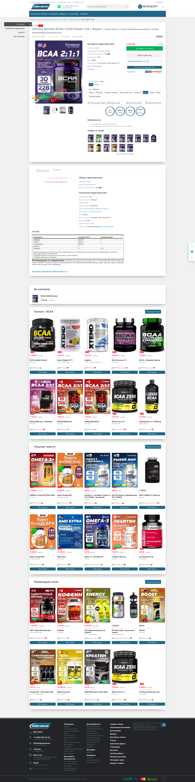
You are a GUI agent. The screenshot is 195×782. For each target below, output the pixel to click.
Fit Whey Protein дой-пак (149, 692)
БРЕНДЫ (84, 14)
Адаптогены (60, 554)
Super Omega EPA (64, 495)
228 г (91, 84)
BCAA (34, 26)
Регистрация (151, 7)
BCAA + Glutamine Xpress (149, 360)
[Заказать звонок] (192, 258)
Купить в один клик (144, 55)
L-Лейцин (36, 240)
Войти (144, 7)
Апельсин (137, 92)
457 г (97, 84)
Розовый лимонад (111, 92)
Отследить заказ (78, 2)
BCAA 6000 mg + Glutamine (41, 422)
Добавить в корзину (146, 48)
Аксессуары (74, 14)
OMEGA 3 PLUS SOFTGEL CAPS (42, 495)
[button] (70, 6)
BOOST (142, 630)
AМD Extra (61, 557)
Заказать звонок (67, 8)
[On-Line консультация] (192, 252)
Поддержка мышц (101, 208)
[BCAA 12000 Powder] (35, 298)
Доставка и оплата (49, 2)
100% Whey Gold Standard (40, 630)
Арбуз (91, 92)
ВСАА (59, 357)
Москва (160, 2)
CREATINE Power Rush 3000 (96, 692)
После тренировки (94, 211)
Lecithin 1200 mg (119, 557)
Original (87, 360)
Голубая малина (94, 96)
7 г (102, 84)
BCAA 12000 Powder (100, 226)
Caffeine (60, 630)
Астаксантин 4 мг (146, 557)
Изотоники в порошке (118, 628)
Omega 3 (32, 493)
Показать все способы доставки (145, 67)
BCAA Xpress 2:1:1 (119, 360)
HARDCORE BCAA (64, 422)
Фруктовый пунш (126, 92)
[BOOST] (152, 605)
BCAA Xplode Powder (38, 360)
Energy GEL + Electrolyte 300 (41, 692)
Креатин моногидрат (90, 689)
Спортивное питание (38, 14)
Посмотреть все (153, 312)
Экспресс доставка (64, 2)
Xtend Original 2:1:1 (65, 360)
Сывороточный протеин (37, 628)
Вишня (145, 92)
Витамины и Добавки (58, 14)
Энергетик (60, 628)
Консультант (78, 36)
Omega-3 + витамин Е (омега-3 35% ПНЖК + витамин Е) (97, 496)
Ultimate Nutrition (43, 29)
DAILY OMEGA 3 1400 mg (149, 495)
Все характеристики (94, 66)
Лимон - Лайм (155, 92)
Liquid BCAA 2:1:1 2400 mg (150, 422)
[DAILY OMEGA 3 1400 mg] (152, 470)
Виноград (99, 92)
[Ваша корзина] (162, 6)
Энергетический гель (90, 628)
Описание (90, 69)
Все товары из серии (125, 154)
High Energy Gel (63, 692)
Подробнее (131, 71)
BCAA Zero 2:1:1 (118, 422)
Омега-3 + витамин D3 (93, 557)
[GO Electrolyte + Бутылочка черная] (125, 605)
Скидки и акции (35, 2)
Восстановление (89, 208)
